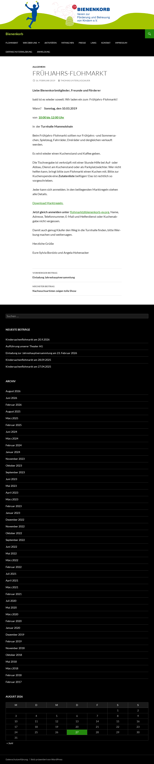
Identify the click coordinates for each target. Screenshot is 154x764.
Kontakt (105, 43)
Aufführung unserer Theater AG (24, 346)
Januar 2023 (13, 512)
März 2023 (12, 499)
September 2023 (15, 472)
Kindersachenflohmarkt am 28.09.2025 (28, 359)
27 (77, 732)
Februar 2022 (14, 566)
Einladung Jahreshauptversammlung (53, 275)
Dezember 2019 (15, 634)
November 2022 (15, 526)
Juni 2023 (11, 479)
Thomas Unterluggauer (75, 80)
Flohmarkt (12, 43)
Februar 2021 (14, 594)
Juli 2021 (11, 573)
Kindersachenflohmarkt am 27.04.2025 (28, 366)
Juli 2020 (11, 600)
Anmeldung (43, 52)
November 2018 (15, 648)
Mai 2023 (11, 485)
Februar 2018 (14, 675)
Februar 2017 (14, 681)
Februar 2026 (14, 404)
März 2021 (12, 587)
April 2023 (12, 492)
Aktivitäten (51, 43)
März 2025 (12, 418)
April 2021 (12, 580)
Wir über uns (30, 43)
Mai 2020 (11, 607)
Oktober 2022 (14, 533)
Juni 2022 (11, 546)
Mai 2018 (11, 661)
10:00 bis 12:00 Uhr (51, 117)
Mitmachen (67, 43)
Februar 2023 (14, 506)
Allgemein (38, 66)
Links (93, 43)
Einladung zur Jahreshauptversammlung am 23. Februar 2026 (41, 353)
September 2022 (15, 539)
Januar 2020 (13, 627)
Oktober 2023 (14, 465)
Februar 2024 (14, 445)
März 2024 (12, 438)
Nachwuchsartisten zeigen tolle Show (54, 288)
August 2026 (13, 391)
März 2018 (12, 668)
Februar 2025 (14, 425)
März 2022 (12, 560)
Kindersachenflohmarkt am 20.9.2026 (28, 339)
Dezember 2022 (15, 519)
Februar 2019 (14, 641)
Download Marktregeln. (47, 203)
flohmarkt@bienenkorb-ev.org (89, 212)
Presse (82, 43)
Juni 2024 (11, 431)
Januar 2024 (13, 452)
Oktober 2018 (14, 654)
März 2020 (12, 614)
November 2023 (15, 458)
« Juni (10, 743)
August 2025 (13, 411)
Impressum (121, 43)
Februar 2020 (14, 621)
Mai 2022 (11, 553)
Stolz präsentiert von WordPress (46, 759)
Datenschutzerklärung (19, 52)
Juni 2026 (11, 397)
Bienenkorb (14, 34)
